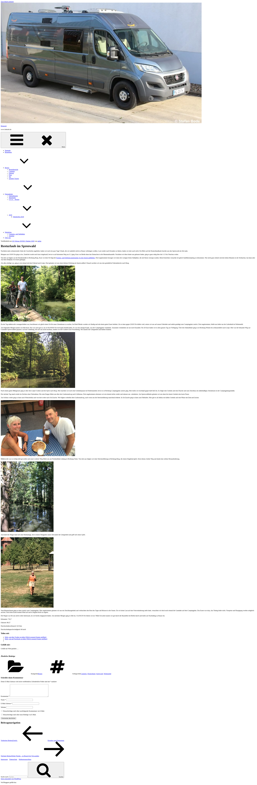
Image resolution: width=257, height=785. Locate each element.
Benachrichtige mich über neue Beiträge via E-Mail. (19, 715)
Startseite (8, 150)
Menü (63, 147)
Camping (12, 171)
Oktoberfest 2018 (18, 217)
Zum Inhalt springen (7, 2)
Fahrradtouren (13, 196)
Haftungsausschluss (25, 759)
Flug (10, 175)
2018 (10, 215)
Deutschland (91, 674)
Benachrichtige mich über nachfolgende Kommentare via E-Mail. (24, 711)
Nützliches (8, 232)
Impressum (4, 759)
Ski (10, 177)
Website (3, 707)
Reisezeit (4, 126)
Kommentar (5, 696)
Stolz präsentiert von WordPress (11, 779)
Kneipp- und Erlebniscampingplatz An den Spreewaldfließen (75, 258)
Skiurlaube (12, 198)
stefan (39, 241)
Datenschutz (13, 759)
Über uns (8, 238)
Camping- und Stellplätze (17, 234)
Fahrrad (11, 173)
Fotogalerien (9, 194)
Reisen (7, 168)
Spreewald (99, 674)
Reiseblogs (8, 152)
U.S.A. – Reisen (14, 199)
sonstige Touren (14, 178)
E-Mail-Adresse (6, 703)
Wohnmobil (107, 674)
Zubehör (11, 236)
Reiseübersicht (13, 169)
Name (3, 700)
